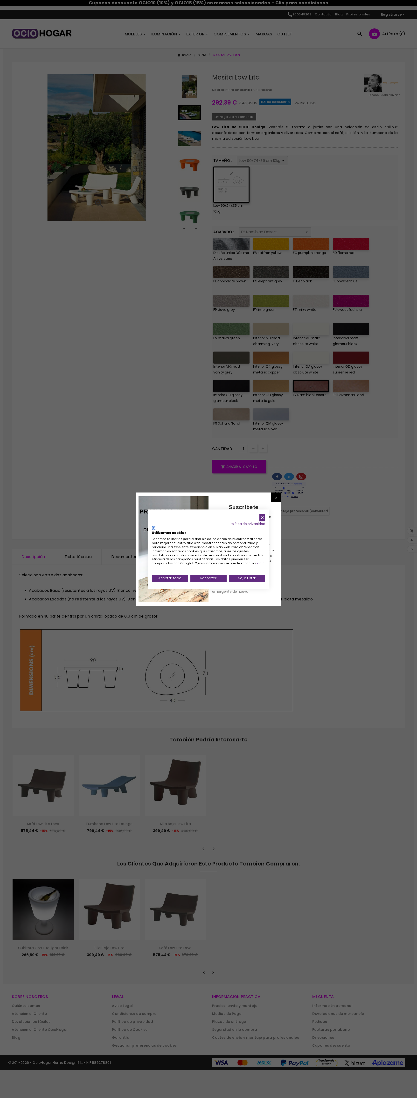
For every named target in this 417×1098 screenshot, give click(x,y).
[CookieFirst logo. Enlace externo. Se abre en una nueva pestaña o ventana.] (153, 528)
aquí (260, 563)
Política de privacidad (247, 524)
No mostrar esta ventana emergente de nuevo (233, 589)
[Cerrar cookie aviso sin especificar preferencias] (262, 517)
